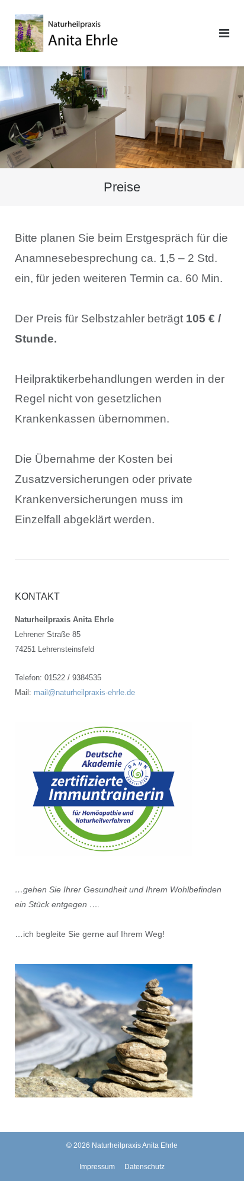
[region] (122, 117)
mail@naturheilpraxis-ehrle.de (84, 692)
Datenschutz (144, 1167)
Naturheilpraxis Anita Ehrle (135, 1145)
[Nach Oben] (214, 1152)
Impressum (97, 1167)
